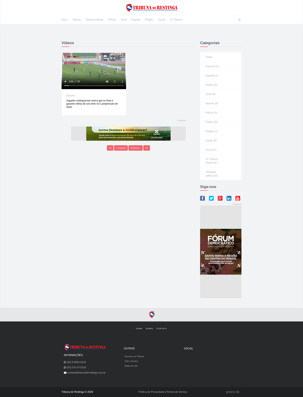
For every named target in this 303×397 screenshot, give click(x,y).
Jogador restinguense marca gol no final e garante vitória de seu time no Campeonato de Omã (92, 104)
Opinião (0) (212, 103)
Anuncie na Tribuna (134, 356)
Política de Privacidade (152, 392)
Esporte (135, 19)
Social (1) (211, 149)
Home (139, 328)
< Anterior (121, 148)
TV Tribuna (176, 19)
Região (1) (211, 131)
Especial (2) (212, 66)
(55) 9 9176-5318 (76, 367)
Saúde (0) (211, 140)
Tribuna (76, 19)
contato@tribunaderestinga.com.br (86, 372)
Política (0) (212, 122)
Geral (124, 19)
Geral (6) (210, 94)
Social (161, 19)
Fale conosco (131, 361)
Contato (161, 328)
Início (65, 19)
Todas (209, 57)
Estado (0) (211, 84)
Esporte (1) (212, 75)
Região (149, 19)
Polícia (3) (211, 112)
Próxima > (136, 148)
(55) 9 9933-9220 (76, 362)
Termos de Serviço (176, 392)
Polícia (112, 19)
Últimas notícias (94, 19)
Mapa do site (131, 366)
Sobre (149, 328)
